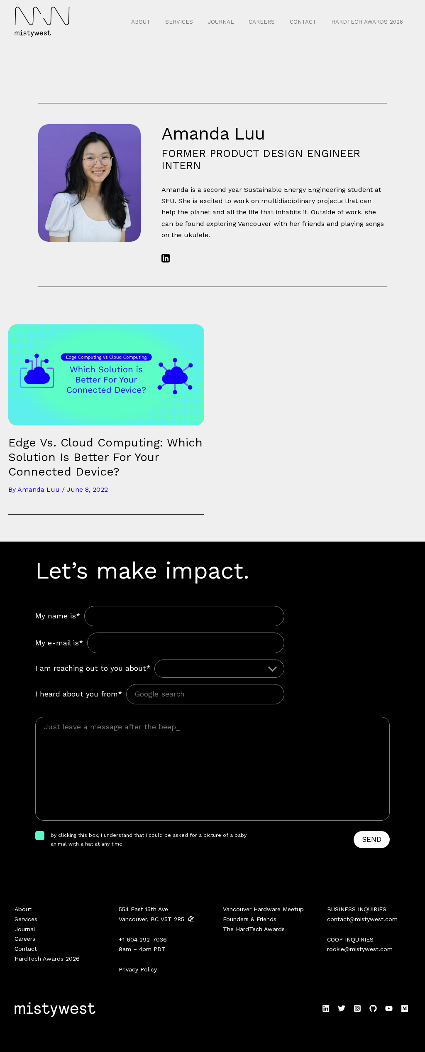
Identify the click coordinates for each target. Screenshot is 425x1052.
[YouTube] (389, 1008)
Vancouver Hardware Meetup (263, 909)
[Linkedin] (326, 1008)
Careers (262, 22)
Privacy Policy (138, 969)
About (140, 22)
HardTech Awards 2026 (367, 22)
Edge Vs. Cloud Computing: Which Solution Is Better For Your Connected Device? (105, 457)
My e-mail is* (59, 643)
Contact (303, 22)
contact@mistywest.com (362, 919)
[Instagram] (357, 1008)
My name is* (57, 616)
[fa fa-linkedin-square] (165, 258)
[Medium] (404, 1008)
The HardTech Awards (254, 929)
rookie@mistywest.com (360, 949)
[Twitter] (341, 1008)
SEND (371, 839)
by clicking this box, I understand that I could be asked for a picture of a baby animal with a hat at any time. (149, 839)
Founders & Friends (249, 919)
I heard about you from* (78, 694)
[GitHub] (373, 1008)
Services (179, 22)
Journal (221, 22)
